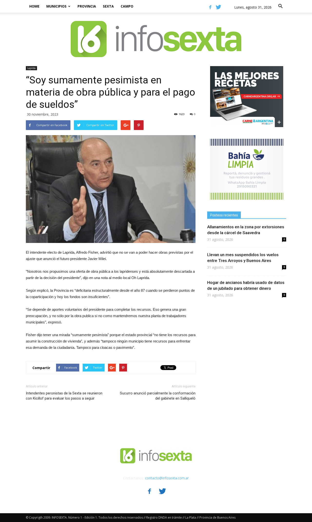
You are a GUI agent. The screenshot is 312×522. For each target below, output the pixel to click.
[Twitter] (218, 7)
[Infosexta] (156, 34)
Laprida (31, 68)
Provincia (87, 6)
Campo (127, 6)
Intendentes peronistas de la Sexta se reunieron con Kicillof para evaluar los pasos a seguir (64, 396)
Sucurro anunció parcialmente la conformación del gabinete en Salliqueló (157, 396)
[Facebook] (210, 7)
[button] (280, 6)
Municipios (56, 6)
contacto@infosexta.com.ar (167, 478)
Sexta (108, 6)
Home (34, 6)
